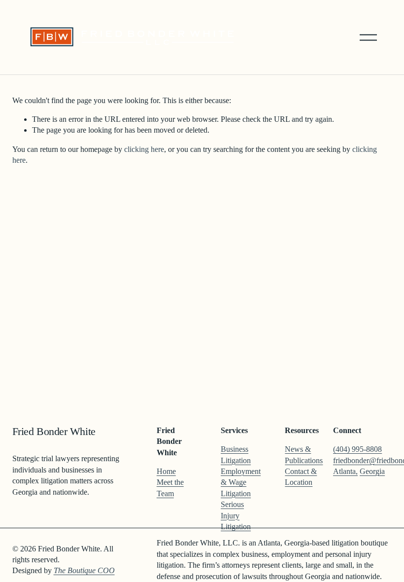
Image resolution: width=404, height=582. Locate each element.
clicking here (144, 149)
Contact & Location (301, 476)
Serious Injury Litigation (236, 515)
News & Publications (304, 454)
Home (166, 471)
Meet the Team (170, 487)
